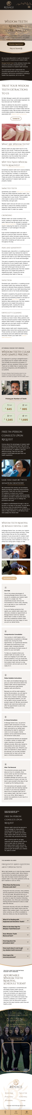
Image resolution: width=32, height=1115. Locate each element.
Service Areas (9, 1093)
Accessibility (9, 1100)
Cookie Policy (23, 1097)
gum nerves (15, 299)
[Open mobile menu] (29, 7)
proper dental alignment (9, 224)
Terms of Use (23, 1093)
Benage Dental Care (7, 63)
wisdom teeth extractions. (19, 114)
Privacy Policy (9, 1097)
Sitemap (23, 1100)
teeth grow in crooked (23, 191)
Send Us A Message (16, 1039)
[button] (16, 886)
